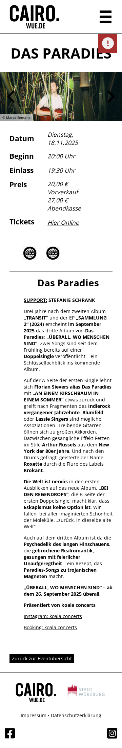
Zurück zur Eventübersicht (42, 658)
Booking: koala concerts (50, 627)
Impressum (33, 715)
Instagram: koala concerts (53, 616)
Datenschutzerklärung (76, 715)
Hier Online (63, 222)
